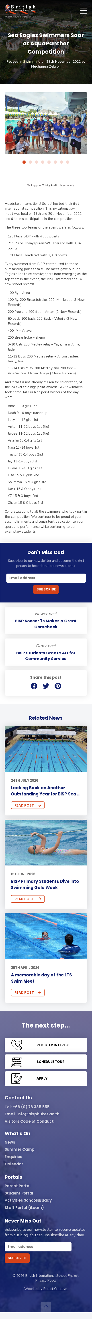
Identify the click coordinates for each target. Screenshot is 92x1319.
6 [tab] (55, 162)
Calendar (14, 1164)
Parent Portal (18, 1186)
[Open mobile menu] (83, 11)
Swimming (32, 61)
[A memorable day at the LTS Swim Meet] (46, 936)
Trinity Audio (50, 185)
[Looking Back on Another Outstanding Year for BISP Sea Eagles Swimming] (46, 749)
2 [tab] (30, 162)
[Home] (20, 11)
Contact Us (18, 1098)
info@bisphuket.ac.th (38, 1114)
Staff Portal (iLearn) (24, 1207)
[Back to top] (46, 1307)
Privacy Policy (46, 1280)
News (10, 1142)
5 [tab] (49, 162)
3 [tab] (36, 162)
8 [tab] (67, 162)
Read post (24, 805)
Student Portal (19, 1193)
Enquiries (13, 1156)
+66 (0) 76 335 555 (31, 1107)
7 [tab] (61, 162)
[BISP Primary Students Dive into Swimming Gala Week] (46, 842)
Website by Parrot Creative (45, 1289)
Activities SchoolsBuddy (28, 1200)
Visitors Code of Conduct (29, 1121)
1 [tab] (24, 162)
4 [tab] (43, 162)
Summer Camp (20, 1149)
